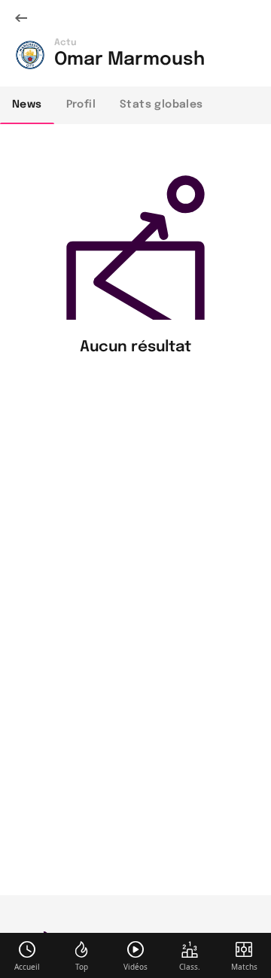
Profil (81, 104)
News (27, 104)
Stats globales (161, 104)
